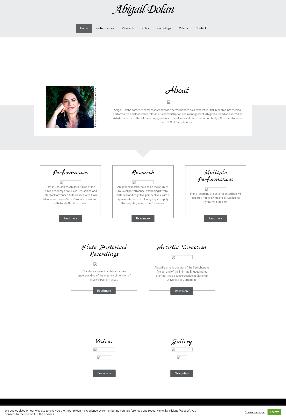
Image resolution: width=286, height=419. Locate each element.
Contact (201, 28)
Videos (183, 28)
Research (128, 28)
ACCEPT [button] (274, 412)
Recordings (164, 28)
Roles (145, 28)
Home (84, 28)
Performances (105, 28)
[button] (70, 218)
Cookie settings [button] (255, 412)
